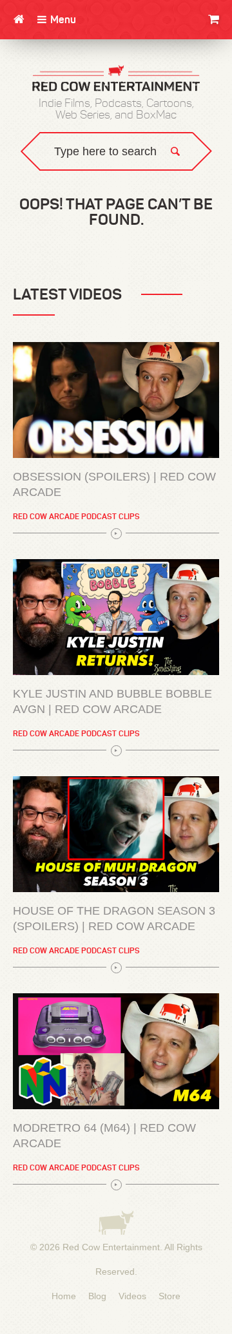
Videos (132, 1296)
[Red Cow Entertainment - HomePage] (116, 79)
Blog (97, 1296)
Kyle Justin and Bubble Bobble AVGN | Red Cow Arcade (112, 701)
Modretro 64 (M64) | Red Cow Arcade (104, 1135)
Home (64, 1296)
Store (169, 1296)
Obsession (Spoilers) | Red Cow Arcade (114, 484)
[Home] (18, 19)
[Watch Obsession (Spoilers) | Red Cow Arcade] (116, 400)
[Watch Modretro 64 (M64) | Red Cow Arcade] (116, 1051)
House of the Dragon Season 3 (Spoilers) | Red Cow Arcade (114, 918)
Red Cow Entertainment (111, 1247)
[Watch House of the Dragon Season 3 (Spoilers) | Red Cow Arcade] (116, 834)
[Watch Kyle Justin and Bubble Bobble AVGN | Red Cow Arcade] (116, 617)
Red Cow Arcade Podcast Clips (76, 516)
